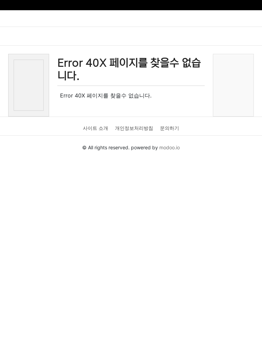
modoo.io (169, 147)
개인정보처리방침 (134, 128)
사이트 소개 (95, 128)
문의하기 (169, 128)
